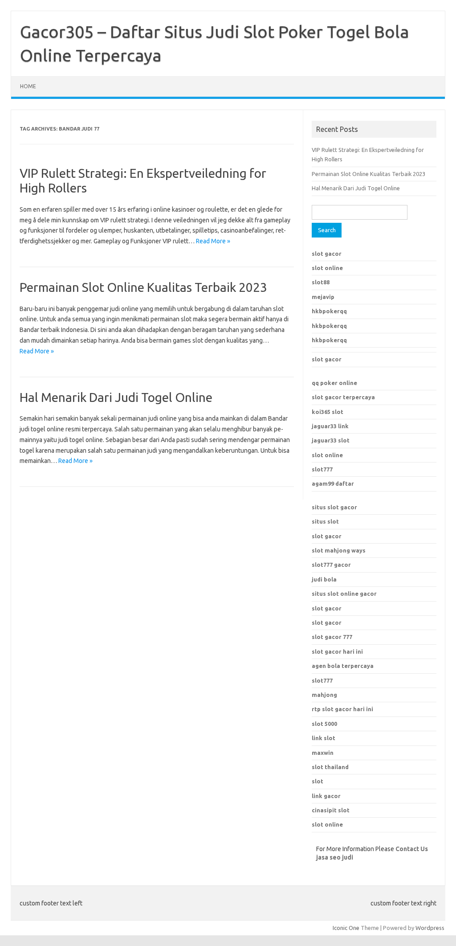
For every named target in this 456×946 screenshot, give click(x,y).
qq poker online (334, 383)
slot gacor (327, 253)
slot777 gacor (331, 564)
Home (28, 86)
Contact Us (411, 848)
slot (317, 781)
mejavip (323, 297)
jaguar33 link (330, 426)
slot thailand (330, 767)
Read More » (213, 241)
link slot (323, 738)
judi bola (324, 579)
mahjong (324, 695)
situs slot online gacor (344, 593)
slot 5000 (324, 724)
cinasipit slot (331, 810)
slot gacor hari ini (337, 651)
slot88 (321, 282)
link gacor (326, 796)
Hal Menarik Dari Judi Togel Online (116, 397)
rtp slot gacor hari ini (342, 709)
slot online (327, 268)
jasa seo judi (334, 857)
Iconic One (346, 928)
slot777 (322, 469)
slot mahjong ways (339, 550)
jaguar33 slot (331, 440)
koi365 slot (327, 412)
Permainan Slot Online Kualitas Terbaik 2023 (143, 287)
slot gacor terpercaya (343, 397)
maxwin (323, 752)
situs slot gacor (334, 507)
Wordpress (429, 928)
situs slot (325, 521)
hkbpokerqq (329, 311)
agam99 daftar (333, 483)
